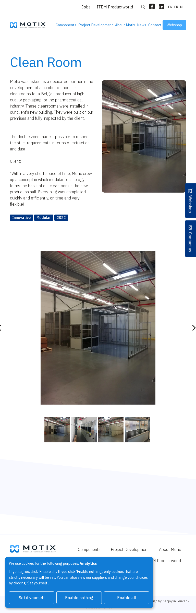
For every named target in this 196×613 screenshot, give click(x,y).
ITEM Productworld (115, 6)
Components (66, 24)
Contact (155, 24)
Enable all (126, 597)
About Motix (125, 24)
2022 (61, 217)
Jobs (86, 6)
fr (176, 7)
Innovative (21, 217)
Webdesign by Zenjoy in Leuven (163, 601)
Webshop (174, 24)
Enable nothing (79, 597)
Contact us (190, 242)
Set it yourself (32, 597)
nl (182, 7)
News (141, 24)
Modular (43, 217)
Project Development (95, 24)
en (170, 7)
